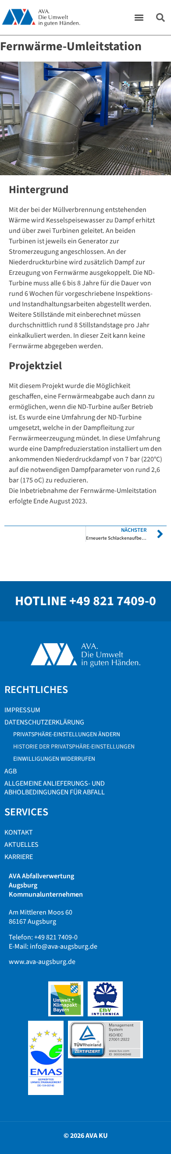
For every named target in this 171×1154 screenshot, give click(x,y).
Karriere (18, 857)
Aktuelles (21, 844)
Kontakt (18, 832)
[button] (139, 17)
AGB (10, 771)
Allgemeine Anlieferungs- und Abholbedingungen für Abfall (54, 788)
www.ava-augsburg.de (42, 962)
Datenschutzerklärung (44, 722)
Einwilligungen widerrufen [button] (54, 759)
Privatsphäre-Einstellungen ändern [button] (66, 734)
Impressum (22, 710)
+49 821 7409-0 (112, 601)
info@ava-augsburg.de (63, 946)
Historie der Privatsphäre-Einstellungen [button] (74, 746)
